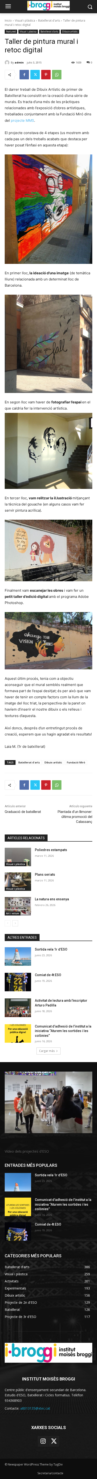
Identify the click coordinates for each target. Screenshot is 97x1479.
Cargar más (47, 1051)
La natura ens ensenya (52, 899)
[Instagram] (43, 1441)
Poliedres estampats (51, 850)
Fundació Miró (76, 762)
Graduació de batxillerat (23, 812)
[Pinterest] (46, 74)
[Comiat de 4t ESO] (18, 982)
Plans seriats (45, 874)
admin (19, 62)
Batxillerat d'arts (49, 20)
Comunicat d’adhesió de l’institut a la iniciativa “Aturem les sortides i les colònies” (63, 1030)
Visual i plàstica (25, 20)
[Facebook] (24, 74)
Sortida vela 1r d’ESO (51, 949)
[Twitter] (35, 74)
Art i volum (12, 913)
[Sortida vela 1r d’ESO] (18, 956)
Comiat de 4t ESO (48, 975)
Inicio (8, 20)
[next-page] (15, 923)
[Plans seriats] (18, 881)
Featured (11, 31)
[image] (48, 1102)
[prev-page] (8, 923)
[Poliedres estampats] (18, 857)
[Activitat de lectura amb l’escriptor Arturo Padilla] (18, 1007)
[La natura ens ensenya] (18, 906)
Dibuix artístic (70, 31)
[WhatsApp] (56, 74)
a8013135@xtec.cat (35, 1408)
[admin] (8, 62)
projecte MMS (22, 120)
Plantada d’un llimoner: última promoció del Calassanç (75, 817)
